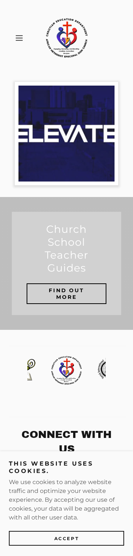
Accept (66, 538)
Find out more (67, 293)
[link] (67, 38)
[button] (20, 38)
